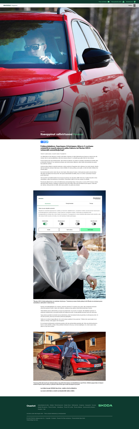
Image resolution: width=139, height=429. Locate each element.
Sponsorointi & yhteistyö (89, 407)
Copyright (48, 418)
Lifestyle (52, 405)
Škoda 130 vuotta (68, 407)
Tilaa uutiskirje (103, 1)
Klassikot (40, 409)
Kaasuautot (88, 405)
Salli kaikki (90, 229)
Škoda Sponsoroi (59, 405)
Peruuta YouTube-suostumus (64, 418)
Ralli (44, 409)
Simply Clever (67, 405)
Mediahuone (129, 1)
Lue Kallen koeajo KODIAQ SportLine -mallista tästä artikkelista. (59, 388)
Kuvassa (94, 405)
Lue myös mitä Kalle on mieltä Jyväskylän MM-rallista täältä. (57, 391)
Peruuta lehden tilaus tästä (78, 418)
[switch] (61, 224)
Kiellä (48, 229)
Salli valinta (69, 229)
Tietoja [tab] (91, 203)
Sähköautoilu (75, 405)
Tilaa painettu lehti (116, 1)
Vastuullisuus (60, 407)
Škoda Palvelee (52, 407)
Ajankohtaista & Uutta (43, 405)
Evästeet (53, 418)
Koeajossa (81, 405)
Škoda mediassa (78, 407)
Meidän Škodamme (42, 407)
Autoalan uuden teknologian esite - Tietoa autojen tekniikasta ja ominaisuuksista (46, 413)
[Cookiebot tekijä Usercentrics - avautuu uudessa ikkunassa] (94, 198)
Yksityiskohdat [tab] (69, 203)
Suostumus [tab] (48, 203)
